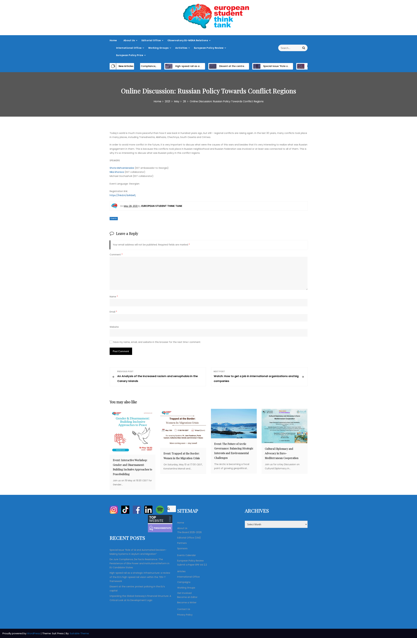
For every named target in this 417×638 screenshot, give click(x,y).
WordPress (34, 633)
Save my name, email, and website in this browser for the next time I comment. (157, 342)
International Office (129, 48)
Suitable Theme (79, 633)
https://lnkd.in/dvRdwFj (123, 195)
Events (114, 218)
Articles (181, 571)
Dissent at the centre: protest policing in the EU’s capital (241, 66)
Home (113, 40)
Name (114, 296)
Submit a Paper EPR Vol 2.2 (192, 564)
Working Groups (158, 48)
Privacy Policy (185, 614)
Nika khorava (117, 172)
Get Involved (184, 593)
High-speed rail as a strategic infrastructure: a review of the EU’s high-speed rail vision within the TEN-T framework (140, 577)
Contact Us (183, 609)
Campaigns (183, 582)
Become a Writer (186, 602)
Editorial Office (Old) (189, 537)
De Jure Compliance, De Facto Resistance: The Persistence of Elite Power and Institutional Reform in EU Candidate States (139, 563)
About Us (129, 40)
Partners (182, 543)
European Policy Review (209, 48)
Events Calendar (186, 555)
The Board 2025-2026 (189, 532)
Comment (116, 254)
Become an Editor (187, 597)
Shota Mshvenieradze (122, 168)
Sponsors (182, 548)
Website (114, 327)
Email (113, 311)
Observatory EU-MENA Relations (187, 40)
